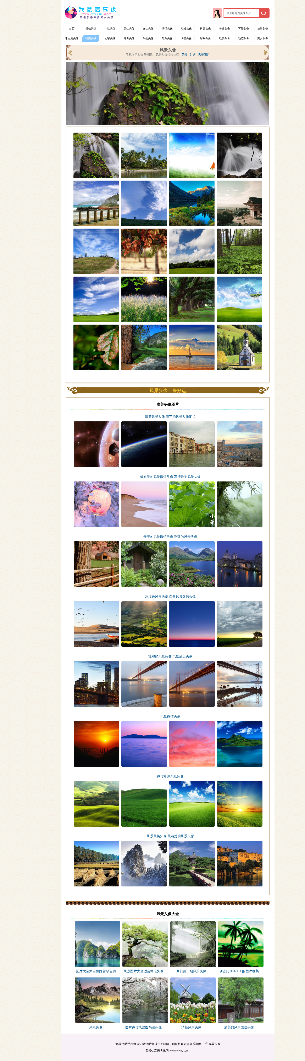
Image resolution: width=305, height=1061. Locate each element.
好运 (193, 54)
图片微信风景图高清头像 (143, 1027)
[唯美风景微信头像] (70, 52)
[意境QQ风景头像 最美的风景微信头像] (239, 1022)
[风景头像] (96, 966)
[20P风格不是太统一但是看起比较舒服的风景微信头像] (265, 52)
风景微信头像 (170, 716)
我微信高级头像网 (157, 1050)
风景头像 (95, 1027)
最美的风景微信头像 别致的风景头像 (170, 536)
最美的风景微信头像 (239, 1027)
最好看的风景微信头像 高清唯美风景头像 (170, 476)
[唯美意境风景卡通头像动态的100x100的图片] (239, 966)
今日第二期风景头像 (191, 971)
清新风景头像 (191, 1027)
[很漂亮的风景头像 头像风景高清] (191, 1022)
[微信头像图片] (91, 12)
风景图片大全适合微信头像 (143, 971)
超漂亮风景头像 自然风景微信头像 (170, 596)
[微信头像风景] (143, 966)
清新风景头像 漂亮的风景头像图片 (170, 416)
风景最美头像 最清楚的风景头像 (170, 836)
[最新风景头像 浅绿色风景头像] (143, 1022)
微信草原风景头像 (170, 776)
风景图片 (204, 54)
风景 (184, 54)
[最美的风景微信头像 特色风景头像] (96, 1022)
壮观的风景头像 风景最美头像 (170, 656)
